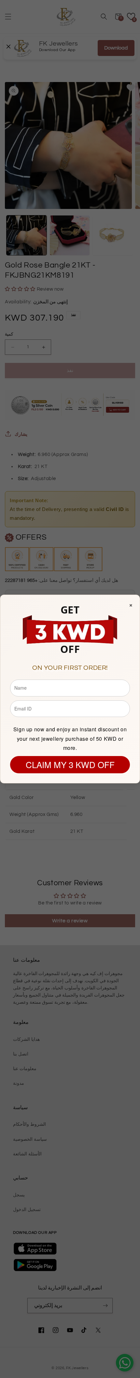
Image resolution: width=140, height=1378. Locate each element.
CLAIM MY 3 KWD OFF (70, 764)
